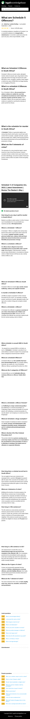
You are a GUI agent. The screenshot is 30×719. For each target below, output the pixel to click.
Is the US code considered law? (13, 697)
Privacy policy (18, 716)
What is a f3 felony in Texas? (12, 638)
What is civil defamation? (11, 624)
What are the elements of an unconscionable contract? (16, 694)
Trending (3, 6)
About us (10, 716)
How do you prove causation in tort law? (15, 627)
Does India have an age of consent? (14, 688)
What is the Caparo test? (11, 633)
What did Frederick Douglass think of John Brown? (15, 701)
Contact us (17, 6)
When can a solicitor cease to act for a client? (16, 676)
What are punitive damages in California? (15, 630)
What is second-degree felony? (13, 616)
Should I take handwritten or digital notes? (15, 682)
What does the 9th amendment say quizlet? (16, 635)
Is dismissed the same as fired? (13, 619)
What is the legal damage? (12, 641)
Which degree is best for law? (13, 622)
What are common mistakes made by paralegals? (14, 685)
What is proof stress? (11, 691)
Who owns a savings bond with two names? (16, 703)
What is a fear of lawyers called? (13, 679)
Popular (10, 6)
